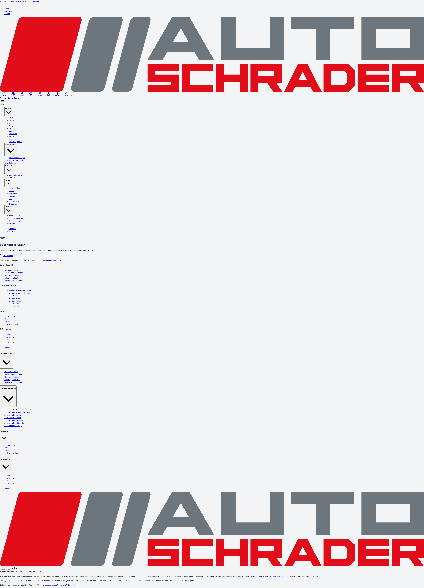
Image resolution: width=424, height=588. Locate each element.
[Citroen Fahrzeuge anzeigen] (22, 95)
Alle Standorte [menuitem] (14, 215)
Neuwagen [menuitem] (8, 108)
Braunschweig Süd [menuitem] (16, 221)
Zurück (18, 256)
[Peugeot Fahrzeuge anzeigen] (30, 95)
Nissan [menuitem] (11, 123)
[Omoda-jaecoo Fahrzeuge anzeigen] (79, 95)
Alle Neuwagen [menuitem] (14, 118)
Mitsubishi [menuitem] (13, 134)
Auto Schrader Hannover (13, 301)
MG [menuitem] (10, 128)
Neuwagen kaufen (11, 270)
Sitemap (7, 347)
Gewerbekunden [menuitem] (10, 163)
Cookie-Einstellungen (12, 342)
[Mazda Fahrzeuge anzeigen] (39, 95)
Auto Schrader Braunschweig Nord (17, 290)
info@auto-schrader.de (53, 260)
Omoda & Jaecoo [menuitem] (15, 142)
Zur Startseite (8, 256)
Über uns (7, 319)
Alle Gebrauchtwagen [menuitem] (17, 158)
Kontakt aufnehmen (11, 316)
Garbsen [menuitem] (12, 223)
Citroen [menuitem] (11, 120)
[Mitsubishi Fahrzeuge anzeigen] (48, 95)
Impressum (8, 334)
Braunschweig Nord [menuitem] (16, 218)
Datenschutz (9, 337)
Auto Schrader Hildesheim (14, 304)
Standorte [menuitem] (8, 206)
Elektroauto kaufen (11, 275)
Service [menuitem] (7, 180)
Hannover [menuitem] (12, 229)
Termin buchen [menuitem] (14, 188)
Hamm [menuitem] (11, 226)
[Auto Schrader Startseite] (212, 91)
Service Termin (13, 98)
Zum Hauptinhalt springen (10, 1)
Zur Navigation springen (29, 1)
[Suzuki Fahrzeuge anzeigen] (57, 95)
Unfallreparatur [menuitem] (15, 201)
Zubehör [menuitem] (12, 196)
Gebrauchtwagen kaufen (13, 272)
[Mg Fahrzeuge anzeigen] (13, 95)
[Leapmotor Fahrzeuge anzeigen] (66, 95)
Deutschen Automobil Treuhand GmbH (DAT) (280, 576)
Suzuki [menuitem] (11, 136)
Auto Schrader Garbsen (13, 296)
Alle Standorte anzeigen (13, 306)
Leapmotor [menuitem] (13, 139)
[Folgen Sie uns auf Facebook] (12, 569)
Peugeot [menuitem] (12, 126)
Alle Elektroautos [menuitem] (15, 175)
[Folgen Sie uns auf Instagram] (15, 569)
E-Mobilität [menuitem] (8, 165)
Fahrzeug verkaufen (12, 278)
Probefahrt (4, 98)
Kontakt (7, 14)
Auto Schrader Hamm (12, 298)
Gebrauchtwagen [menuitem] (10, 144)
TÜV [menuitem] (10, 199)
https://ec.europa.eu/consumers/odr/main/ (58, 585)
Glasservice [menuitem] (13, 204)
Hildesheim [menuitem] (13, 231)
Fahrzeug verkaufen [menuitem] (16, 160)
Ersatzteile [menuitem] (13, 193)
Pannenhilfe (8, 8)
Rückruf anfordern (11, 324)
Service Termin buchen (13, 280)
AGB (6, 339)
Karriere (7, 6)
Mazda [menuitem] (11, 131)
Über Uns (8, 11)
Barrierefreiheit (10, 345)
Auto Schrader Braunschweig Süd (17, 293)
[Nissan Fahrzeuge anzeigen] (4, 95)
